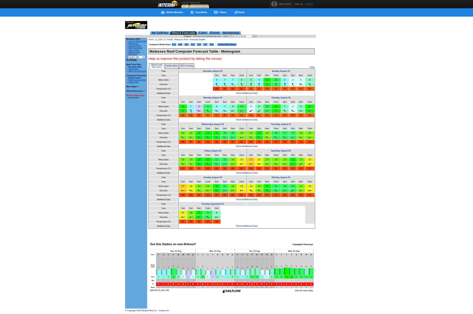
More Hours (156, 67)
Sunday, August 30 (213, 177)
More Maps (131, 86)
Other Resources (134, 91)
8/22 (174, 44)
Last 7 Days (133, 50)
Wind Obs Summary (137, 71)
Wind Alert (132, 54)
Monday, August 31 (281, 177)
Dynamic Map (135, 66)
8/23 (180, 44)
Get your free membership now (207, 36)
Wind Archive (134, 52)
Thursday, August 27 (281, 124)
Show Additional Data (247, 93)
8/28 (212, 44)
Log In (225, 36)
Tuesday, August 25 (280, 97)
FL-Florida (168, 39)
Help (312, 67)
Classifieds (201, 12)
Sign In (309, 4)
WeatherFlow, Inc (149, 310)
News (242, 12)
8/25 (193, 44)
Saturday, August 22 (212, 71)
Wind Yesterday (135, 48)
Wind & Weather (174, 12)
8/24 (186, 44)
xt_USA (158, 39)
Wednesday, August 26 (213, 124)
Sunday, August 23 (281, 71)
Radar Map (133, 69)
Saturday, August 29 (281, 151)
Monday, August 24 (212, 97)
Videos (223, 12)
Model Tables (134, 78)
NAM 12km (171, 65)
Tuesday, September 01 (213, 204)
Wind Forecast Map (137, 80)
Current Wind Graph (137, 41)
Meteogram (133, 43)
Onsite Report (134, 45)
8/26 (199, 44)
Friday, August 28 (212, 151)
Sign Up (299, 4)
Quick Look (156, 64)
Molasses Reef (181, 39)
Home (151, 39)
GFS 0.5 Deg (186, 65)
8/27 (205, 44)
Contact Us (164, 310)
